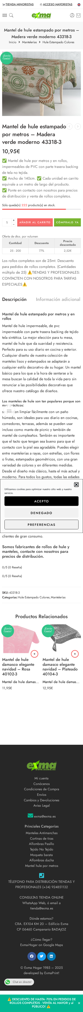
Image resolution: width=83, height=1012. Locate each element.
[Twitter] (41, 956)
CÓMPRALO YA (67, 222)
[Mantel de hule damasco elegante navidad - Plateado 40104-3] (62, 639)
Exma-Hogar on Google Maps (41, 944)
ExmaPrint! (51, 973)
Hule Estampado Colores (58, 42)
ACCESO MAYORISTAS (57, 4)
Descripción (14, 299)
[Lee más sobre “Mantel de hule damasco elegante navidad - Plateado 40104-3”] (75, 654)
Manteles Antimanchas (41, 832)
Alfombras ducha (41, 860)
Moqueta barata (41, 854)
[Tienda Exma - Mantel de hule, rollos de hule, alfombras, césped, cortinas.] (41, 15)
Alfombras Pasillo (41, 843)
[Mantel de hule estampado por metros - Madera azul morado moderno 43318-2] (69, 126)
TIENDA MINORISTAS (20, 4)
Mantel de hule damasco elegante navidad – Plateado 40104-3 (62, 681)
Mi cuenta (41, 778)
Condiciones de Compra (41, 789)
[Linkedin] (51, 956)
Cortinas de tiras (41, 838)
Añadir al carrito (35, 222)
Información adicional (58, 299)
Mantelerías (29, 42)
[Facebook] (31, 956)
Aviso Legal (41, 805)
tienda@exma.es (41, 908)
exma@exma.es (45, 816)
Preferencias (42, 524)
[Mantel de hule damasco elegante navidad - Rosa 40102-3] (21, 639)
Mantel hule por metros (41, 865)
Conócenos (41, 783)
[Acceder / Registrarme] (72, 15)
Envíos (41, 794)
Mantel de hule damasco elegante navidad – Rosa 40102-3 (21, 681)
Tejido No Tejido (41, 849)
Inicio (12, 42)
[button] (76, 485)
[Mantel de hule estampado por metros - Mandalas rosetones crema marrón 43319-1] (78, 126)
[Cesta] (78, 15)
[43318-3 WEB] (41, 83)
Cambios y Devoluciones (41, 800)
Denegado (41, 512)
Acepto (41, 501)
